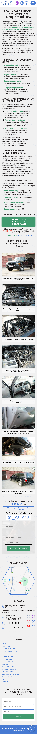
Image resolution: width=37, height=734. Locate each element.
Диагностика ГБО (10, 654)
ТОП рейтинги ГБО (8, 672)
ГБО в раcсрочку (8, 666)
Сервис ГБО (6, 646)
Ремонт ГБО (8, 656)
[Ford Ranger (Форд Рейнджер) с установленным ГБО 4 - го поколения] (18, 264)
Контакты (5, 682)
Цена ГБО (5, 664)
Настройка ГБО (9, 659)
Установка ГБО (9, 649)
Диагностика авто (9, 669)
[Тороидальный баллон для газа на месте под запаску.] (18, 448)
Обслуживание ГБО (11, 651)
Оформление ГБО (10, 661)
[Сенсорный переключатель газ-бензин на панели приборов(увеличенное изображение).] (18, 418)
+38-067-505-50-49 (25, 236)
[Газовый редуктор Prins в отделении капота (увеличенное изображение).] (18, 356)
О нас (4, 644)
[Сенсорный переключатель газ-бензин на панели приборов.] (18, 387)
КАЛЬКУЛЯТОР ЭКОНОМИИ (10, 674)
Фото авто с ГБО (7, 677)
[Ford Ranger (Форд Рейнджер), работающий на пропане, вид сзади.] (18, 478)
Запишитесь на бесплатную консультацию (18, 222)
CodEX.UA (21, 730)
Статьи (4, 679)
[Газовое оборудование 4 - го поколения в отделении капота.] (18, 295)
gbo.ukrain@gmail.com (18, 628)
